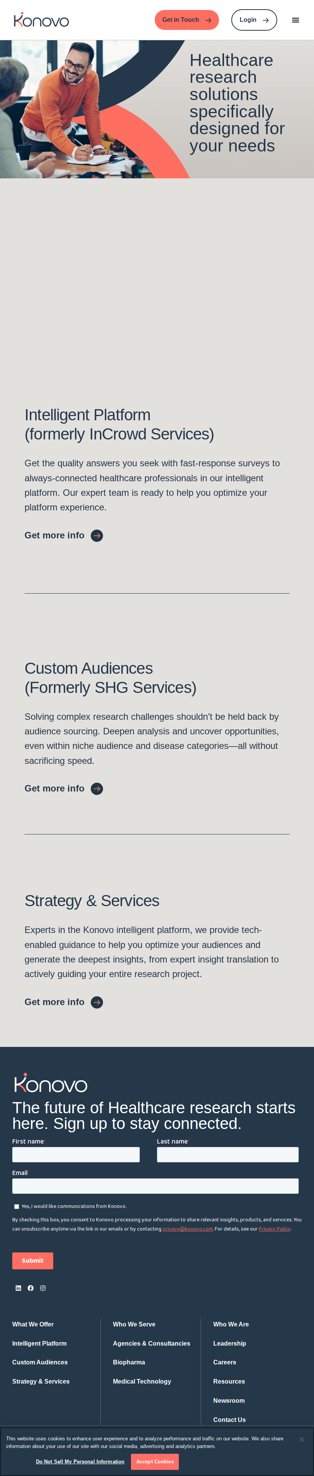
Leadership (229, 1343)
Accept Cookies (155, 1461)
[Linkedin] (18, 1288)
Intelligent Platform (39, 1343)
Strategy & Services (41, 1381)
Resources (229, 1381)
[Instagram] (43, 1288)
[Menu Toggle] (295, 20)
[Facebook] (31, 1288)
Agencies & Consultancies (151, 1343)
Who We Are (231, 1324)
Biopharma (129, 1362)
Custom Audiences (40, 1362)
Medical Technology (142, 1381)
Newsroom (229, 1400)
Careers (224, 1362)
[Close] (301, 1439)
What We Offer (33, 1324)
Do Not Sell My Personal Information (80, 1461)
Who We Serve (134, 1324)
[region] (157, 1451)
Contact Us (229, 1420)
